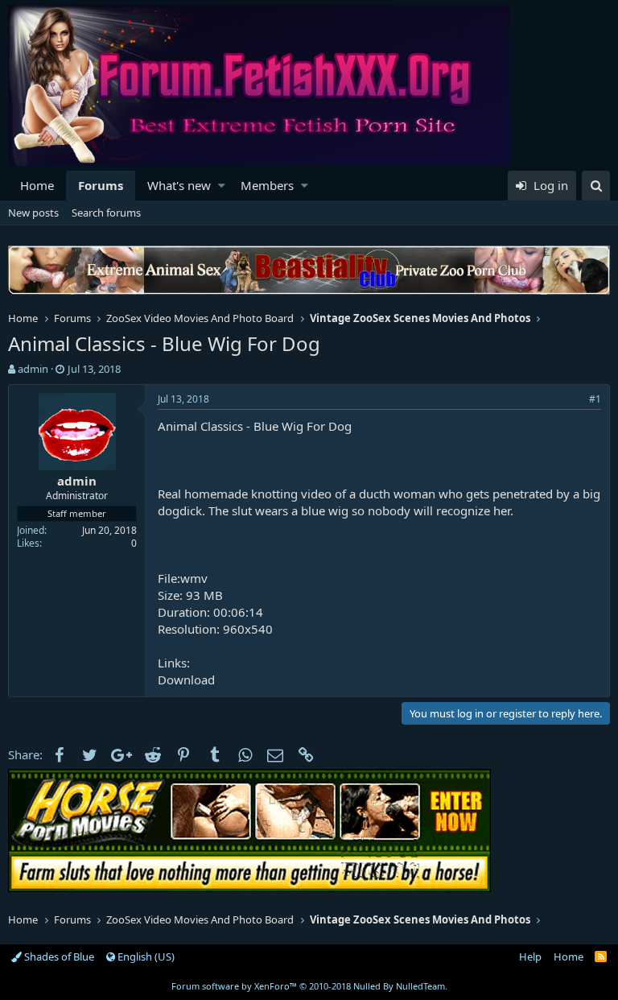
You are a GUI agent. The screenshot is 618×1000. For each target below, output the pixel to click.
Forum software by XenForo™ (309, 986)
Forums (100, 185)
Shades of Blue (58, 956)
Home (37, 185)
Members (267, 185)
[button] (221, 185)
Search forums (106, 212)
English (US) (145, 956)
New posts (33, 212)
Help (530, 956)
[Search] (596, 185)
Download (186, 679)
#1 (595, 399)
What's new (179, 185)
